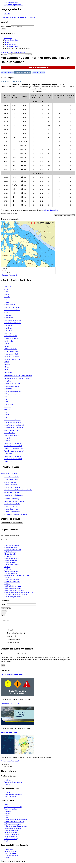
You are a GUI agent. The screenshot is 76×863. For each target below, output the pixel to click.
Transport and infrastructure (13, 828)
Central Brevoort (9, 305)
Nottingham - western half (12, 394)
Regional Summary (38, 72)
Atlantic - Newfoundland (12, 487)
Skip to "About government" (13, 5)
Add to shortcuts (5, 522)
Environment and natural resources (15, 820)
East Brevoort (8, 325)
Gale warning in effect (38, 67)
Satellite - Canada (10, 552)
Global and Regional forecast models (16, 575)
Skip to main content (11, 2)
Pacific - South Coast (11, 509)
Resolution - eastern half (12, 420)
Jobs (6, 805)
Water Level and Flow (11, 579)
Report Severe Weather (12, 545)
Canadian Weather (10, 548)
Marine (6, 42)
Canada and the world (11, 830)
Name (3, 605)
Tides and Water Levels (9, 275)
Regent (6, 417)
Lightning (7, 567)
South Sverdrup (9, 433)
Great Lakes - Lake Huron (12, 492)
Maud (6, 369)
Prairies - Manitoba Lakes (12, 512)
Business (7, 811)
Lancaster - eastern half (12, 356)
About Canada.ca (10, 853)
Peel (6, 399)
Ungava (7, 441)
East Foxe (7, 333)
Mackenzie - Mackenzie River (14, 501)
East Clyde (8, 328)
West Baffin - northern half (12, 443)
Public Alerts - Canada (11, 565)
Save (2, 608)
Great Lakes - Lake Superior (13, 495)
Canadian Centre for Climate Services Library (19, 592)
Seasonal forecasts (10, 560)
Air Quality (7, 556)
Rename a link (11, 636)
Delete (3, 613)
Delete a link (10, 630)
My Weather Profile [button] (7, 52)
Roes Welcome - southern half (14, 428)
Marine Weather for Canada (10, 473)
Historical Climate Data (12, 582)
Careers (7, 784)
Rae (5, 412)
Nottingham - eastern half (12, 391)
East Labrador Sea (10, 336)
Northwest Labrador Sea (12, 383)
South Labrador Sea (11, 430)
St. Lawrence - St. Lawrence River (15, 514)
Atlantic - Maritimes (10, 485)
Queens (7, 409)
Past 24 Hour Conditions (23, 72)
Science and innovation (12, 834)
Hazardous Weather (11, 573)
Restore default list (12, 642)
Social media (8, 849)
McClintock (8, 372)
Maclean (7, 364)
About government (10, 796)
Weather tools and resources (13, 782)
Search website (6, 26)
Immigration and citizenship (13, 807)
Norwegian (8, 389)
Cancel (8, 608)
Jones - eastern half (10, 349)
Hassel (6, 343)
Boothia (7, 297)
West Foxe (7, 461)
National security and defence (14, 822)
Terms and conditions (11, 855)
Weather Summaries (11, 571)
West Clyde (8, 453)
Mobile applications (10, 851)
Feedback (10, 761)
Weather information (11, 40)
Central (6, 302)
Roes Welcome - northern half (14, 425)
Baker (6, 292)
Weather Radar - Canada (12, 550)
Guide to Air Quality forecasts (14, 590)
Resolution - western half (12, 422)
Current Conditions (7, 72)
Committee (8, 315)
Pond (6, 402)
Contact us (7, 780)
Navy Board (8, 381)
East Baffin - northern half (12, 320)
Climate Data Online (51, 210)
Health (6, 815)
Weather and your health (12, 597)
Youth (6, 841)
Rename (3, 610)
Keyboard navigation (13, 639)
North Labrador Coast (11, 386)
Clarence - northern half (12, 307)
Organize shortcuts (17, 522)
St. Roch (7, 438)
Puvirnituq (7, 407)
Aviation (7, 584)
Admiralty (7, 286)
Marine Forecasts (10, 44)
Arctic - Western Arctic (11, 479)
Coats (6, 312)
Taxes (6, 817)
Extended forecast (10, 562)
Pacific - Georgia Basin (12, 504)
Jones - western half (11, 351)
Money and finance (10, 832)
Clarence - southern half (12, 310)
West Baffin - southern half (13, 446)
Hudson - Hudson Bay (11, 499)
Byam (6, 299)
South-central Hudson (11, 435)
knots (14, 97)
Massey (7, 367)
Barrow (6, 294)
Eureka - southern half (11, 338)
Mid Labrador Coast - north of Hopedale (17, 378)
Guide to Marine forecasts (12, 588)
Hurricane (7, 569)
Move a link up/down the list (15, 633)
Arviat (6, 289)
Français (7, 14)
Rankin (6, 415)
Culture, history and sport (12, 824)
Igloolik (6, 346)
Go (28, 54)
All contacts (8, 792)
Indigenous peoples (10, 837)
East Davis (8, 330)
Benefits (7, 813)
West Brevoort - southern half (13, 451)
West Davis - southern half (13, 459)
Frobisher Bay (9, 341)
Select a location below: (9, 213)
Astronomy (7, 577)
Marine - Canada (9, 554)
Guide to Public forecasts (12, 586)
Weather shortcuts (19, 52)
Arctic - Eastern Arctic (11, 46)
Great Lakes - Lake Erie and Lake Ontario (18, 490)
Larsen (6, 362)
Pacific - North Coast (11, 506)
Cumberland (8, 317)
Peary (6, 396)
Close (3, 665)
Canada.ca (8, 38)
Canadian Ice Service (11, 558)
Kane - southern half (11, 354)
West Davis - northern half (12, 456)
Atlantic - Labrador (10, 482)
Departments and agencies (13, 794)
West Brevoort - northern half (13, 448)
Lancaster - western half (12, 359)
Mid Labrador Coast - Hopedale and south (18, 376)
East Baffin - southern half (12, 323)
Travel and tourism (10, 809)
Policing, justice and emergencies (15, 826)
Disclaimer (38, 91)
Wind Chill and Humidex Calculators (16, 594)
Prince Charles (9, 404)
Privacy (6, 858)
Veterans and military (11, 839)
